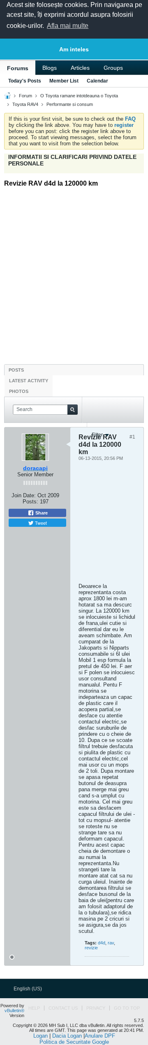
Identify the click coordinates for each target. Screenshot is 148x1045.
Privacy (95, 1008)
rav (111, 942)
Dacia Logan (67, 1036)
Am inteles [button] (74, 49)
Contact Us (63, 1008)
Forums (17, 68)
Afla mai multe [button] (67, 25)
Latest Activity (28, 380)
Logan (40, 1036)
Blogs (49, 67)
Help (34, 1008)
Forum (25, 95)
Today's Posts (24, 81)
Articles (80, 67)
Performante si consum (69, 104)
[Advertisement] (74, 271)
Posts (16, 369)
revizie (91, 947)
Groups (113, 67)
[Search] (72, 409)
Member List (64, 81)
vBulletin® (14, 1010)
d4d (101, 942)
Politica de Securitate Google (74, 1042)
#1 (132, 437)
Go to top (127, 1008)
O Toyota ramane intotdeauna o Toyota (79, 95)
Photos (18, 391)
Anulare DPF (100, 1036)
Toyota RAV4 (25, 104)
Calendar (97, 81)
